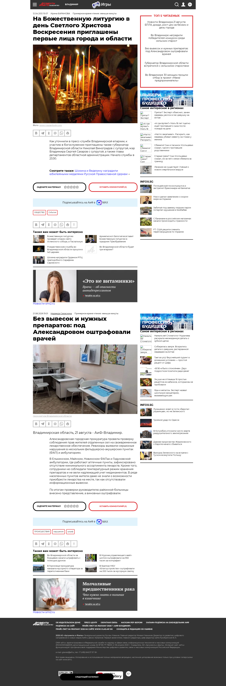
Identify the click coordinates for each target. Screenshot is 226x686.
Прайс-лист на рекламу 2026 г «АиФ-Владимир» (106, 626)
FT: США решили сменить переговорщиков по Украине (168, 230)
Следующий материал (86, 677)
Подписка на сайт (65, 626)
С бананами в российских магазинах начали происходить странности (172, 219)
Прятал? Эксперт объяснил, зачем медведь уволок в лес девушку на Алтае (172, 115)
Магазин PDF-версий (131, 623)
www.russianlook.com (50, 125)
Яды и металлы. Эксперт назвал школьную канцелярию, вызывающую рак (170, 393)
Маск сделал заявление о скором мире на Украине (170, 198)
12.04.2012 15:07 (40, 13)
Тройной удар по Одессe (166, 420)
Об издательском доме (68, 623)
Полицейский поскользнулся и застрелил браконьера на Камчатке (171, 187)
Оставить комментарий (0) (113, 187)
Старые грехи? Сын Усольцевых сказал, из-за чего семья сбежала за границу (172, 159)
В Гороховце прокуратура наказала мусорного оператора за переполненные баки (65, 568)
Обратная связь (109, 623)
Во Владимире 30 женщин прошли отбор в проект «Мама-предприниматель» (166, 78)
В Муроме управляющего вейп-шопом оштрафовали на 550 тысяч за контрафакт (115, 558)
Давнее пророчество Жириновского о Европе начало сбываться (172, 443)
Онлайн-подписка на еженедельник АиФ (167, 623)
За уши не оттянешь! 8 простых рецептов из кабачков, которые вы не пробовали (173, 382)
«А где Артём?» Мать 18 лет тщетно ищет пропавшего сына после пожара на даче (172, 126)
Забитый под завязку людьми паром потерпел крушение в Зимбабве (172, 209)
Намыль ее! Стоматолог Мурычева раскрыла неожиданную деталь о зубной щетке (172, 338)
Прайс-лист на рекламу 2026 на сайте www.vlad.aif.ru (84, 629)
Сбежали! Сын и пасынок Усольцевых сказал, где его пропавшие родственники (173, 148)
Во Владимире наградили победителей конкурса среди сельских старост (166, 38)
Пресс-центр (90, 623)
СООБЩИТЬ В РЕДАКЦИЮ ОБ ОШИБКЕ (134, 629)
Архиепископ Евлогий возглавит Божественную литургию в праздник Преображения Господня (116, 240)
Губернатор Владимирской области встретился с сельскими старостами (166, 64)
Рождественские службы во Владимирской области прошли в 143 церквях (65, 249)
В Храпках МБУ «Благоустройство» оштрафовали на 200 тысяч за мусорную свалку (117, 568)
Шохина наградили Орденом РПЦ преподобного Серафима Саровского (65, 260)
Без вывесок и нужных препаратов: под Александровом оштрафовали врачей (166, 51)
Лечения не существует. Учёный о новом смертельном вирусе (171, 168)
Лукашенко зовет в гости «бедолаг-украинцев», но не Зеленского (171, 410)
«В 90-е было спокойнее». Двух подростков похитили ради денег (171, 369)
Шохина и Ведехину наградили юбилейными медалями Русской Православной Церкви (88, 172)
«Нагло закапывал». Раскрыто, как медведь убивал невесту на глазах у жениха (172, 137)
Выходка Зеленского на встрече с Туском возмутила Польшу (170, 454)
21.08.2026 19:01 (40, 313)
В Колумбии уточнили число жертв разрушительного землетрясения (171, 432)
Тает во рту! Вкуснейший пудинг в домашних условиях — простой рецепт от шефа (172, 360)
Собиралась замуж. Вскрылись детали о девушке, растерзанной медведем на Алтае (171, 349)
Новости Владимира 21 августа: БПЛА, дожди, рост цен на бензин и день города (166, 25)
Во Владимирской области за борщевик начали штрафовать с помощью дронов (63, 558)
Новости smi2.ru (44, 303)
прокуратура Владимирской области (52, 416)
